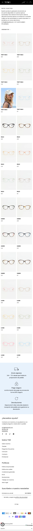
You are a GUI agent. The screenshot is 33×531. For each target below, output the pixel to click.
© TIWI (16, 504)
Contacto (4, 454)
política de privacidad (21, 497)
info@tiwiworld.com (7, 22)
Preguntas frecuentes (8, 449)
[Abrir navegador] (2, 2)
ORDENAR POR (5, 29)
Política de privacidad (8, 467)
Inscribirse (28, 493)
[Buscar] (27, 2)
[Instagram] (6, 434)
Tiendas (4, 446)
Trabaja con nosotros (8, 480)
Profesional (5, 457)
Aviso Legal (5, 482)
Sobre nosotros (6, 444)
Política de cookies (7, 469)
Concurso (4, 451)
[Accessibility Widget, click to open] (2, 524)
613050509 (5, 431)
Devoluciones (5, 477)
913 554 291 (5, 429)
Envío (3, 474)
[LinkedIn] (13, 434)
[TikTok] (9, 434)
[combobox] (16, 523)
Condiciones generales (8, 472)
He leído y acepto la (15, 497)
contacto (5, 24)
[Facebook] (2, 434)
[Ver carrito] (30, 2)
